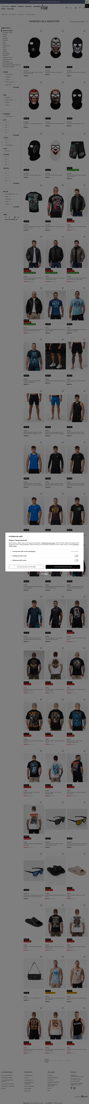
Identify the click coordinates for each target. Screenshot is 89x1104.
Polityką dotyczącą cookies (48, 543)
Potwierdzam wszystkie (63, 567)
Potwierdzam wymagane (26, 567)
